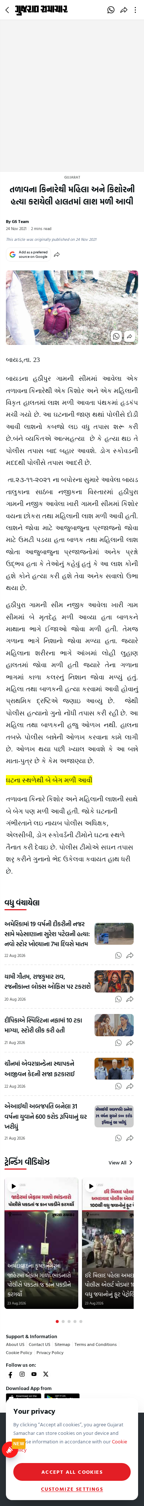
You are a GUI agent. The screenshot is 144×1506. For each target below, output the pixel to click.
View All (117, 1162)
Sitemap (62, 1344)
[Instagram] (22, 1374)
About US (15, 1344)
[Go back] (8, 10)
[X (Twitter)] (45, 1374)
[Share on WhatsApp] (110, 10)
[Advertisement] (72, 96)
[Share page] (123, 10)
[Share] (57, 254)
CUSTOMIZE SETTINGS (72, 1489)
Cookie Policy (19, 1352)
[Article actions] (136, 10)
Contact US (39, 1344)
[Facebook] (10, 1374)
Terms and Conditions (96, 1344)
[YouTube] (34, 1374)
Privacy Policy (50, 1352)
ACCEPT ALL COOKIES (72, 1472)
